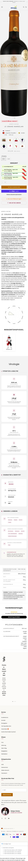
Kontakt (3, 720)
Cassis (9, 522)
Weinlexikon (4, 754)
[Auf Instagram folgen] (5, 818)
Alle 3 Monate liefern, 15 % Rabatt (12, 852)
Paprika (15, 519)
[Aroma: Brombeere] (4, 146)
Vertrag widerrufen (6, 726)
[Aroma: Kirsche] (16, 140)
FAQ (2, 742)
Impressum (4, 773)
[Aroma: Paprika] (10, 140)
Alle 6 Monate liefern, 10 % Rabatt (12, 853)
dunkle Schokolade (12, 536)
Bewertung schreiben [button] (14, 617)
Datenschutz (4, 767)
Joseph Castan (14, 124)
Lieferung (3, 745)
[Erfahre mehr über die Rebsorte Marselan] (9, 342)
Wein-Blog (4, 748)
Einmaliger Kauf (7, 844)
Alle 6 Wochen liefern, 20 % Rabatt (13, 850)
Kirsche (20, 519)
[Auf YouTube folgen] (8, 818)
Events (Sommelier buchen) (8, 732)
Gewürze (10, 519)
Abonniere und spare (8, 847)
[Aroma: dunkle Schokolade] (22, 146)
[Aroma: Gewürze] (4, 140)
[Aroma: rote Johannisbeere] (16, 146)
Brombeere (10, 531)
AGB (2, 764)
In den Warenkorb (14, 187)
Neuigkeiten (4, 751)
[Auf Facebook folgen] (2, 818)
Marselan (11, 484)
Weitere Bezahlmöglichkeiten (14, 194)
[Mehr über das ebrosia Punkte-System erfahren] (15, 29)
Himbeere (17, 531)
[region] (14, 678)
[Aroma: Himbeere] (10, 146)
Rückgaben (4, 723)
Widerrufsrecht (5, 770)
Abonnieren (7, 794)
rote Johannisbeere (12, 533)
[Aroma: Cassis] (22, 140)
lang (9, 545)
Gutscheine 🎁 (5, 729)
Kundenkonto (4, 717)
